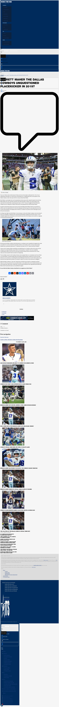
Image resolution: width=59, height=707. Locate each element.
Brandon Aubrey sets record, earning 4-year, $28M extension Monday (18, 405)
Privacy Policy (7, 572)
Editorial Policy (7, 573)
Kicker (3, 314)
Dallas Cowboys (46, 560)
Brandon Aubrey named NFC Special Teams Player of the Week (16, 489)
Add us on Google (5, 192)
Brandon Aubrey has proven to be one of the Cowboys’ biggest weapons (18, 468)
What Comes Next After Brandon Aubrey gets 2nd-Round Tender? (17, 426)
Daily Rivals (34, 567)
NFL (56, 560)
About (4, 570)
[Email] (30, 273)
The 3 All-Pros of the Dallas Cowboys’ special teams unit (15, 531)
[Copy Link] (33, 273)
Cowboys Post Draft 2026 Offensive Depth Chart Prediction (15, 384)
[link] (9, 273)
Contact (6, 571)
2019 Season (4, 311)
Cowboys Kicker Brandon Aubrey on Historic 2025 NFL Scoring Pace (17, 510)
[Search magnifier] (1, 52)
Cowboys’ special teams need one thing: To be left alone (15, 447)
